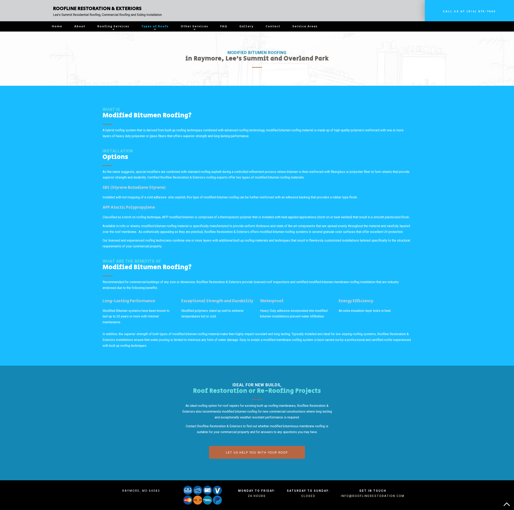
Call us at (469, 11)
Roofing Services (113, 26)
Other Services (194, 26)
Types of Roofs (155, 26)
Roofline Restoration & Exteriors (97, 8)
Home (57, 26)
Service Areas (305, 26)
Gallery (246, 26)
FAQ (223, 26)
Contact (273, 26)
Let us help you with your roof (257, 452)
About (79, 26)
